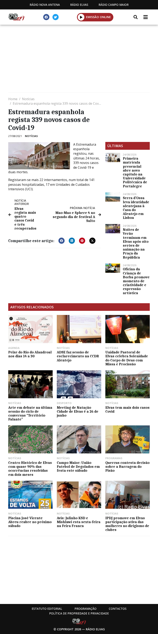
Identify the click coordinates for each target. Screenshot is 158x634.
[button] (81, 17)
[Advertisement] (79, 59)
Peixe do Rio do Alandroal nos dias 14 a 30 (30, 354)
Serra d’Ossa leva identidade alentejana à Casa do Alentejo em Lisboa (136, 208)
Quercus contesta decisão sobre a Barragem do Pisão (127, 467)
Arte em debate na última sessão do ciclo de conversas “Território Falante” (30, 413)
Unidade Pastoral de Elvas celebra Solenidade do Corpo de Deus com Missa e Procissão (126, 358)
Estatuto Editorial (47, 609)
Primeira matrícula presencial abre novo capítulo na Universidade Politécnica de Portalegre (135, 172)
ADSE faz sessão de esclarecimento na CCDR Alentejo (78, 356)
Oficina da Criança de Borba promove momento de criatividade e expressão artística (136, 281)
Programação (85, 609)
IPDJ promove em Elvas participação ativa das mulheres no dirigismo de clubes (127, 524)
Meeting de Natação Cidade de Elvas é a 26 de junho (77, 411)
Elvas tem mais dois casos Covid (127, 409)
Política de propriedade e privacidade (79, 613)
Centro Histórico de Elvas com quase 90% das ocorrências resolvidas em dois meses (30, 469)
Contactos (118, 609)
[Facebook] (46, 17)
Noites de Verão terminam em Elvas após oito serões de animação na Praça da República (136, 243)
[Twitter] (55, 17)
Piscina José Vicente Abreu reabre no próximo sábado (30, 522)
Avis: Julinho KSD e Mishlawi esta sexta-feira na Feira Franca (78, 522)
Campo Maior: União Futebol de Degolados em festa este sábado (78, 467)
